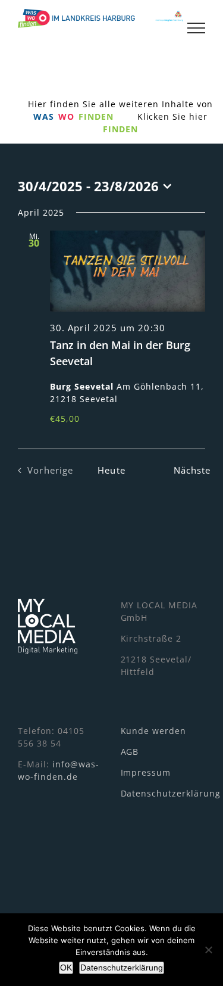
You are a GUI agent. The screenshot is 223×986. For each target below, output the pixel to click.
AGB (130, 751)
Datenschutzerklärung (171, 793)
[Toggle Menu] (196, 28)
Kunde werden (154, 730)
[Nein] (208, 950)
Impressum (146, 772)
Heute (111, 470)
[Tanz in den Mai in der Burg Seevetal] (127, 271)
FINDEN (120, 129)
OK (66, 967)
